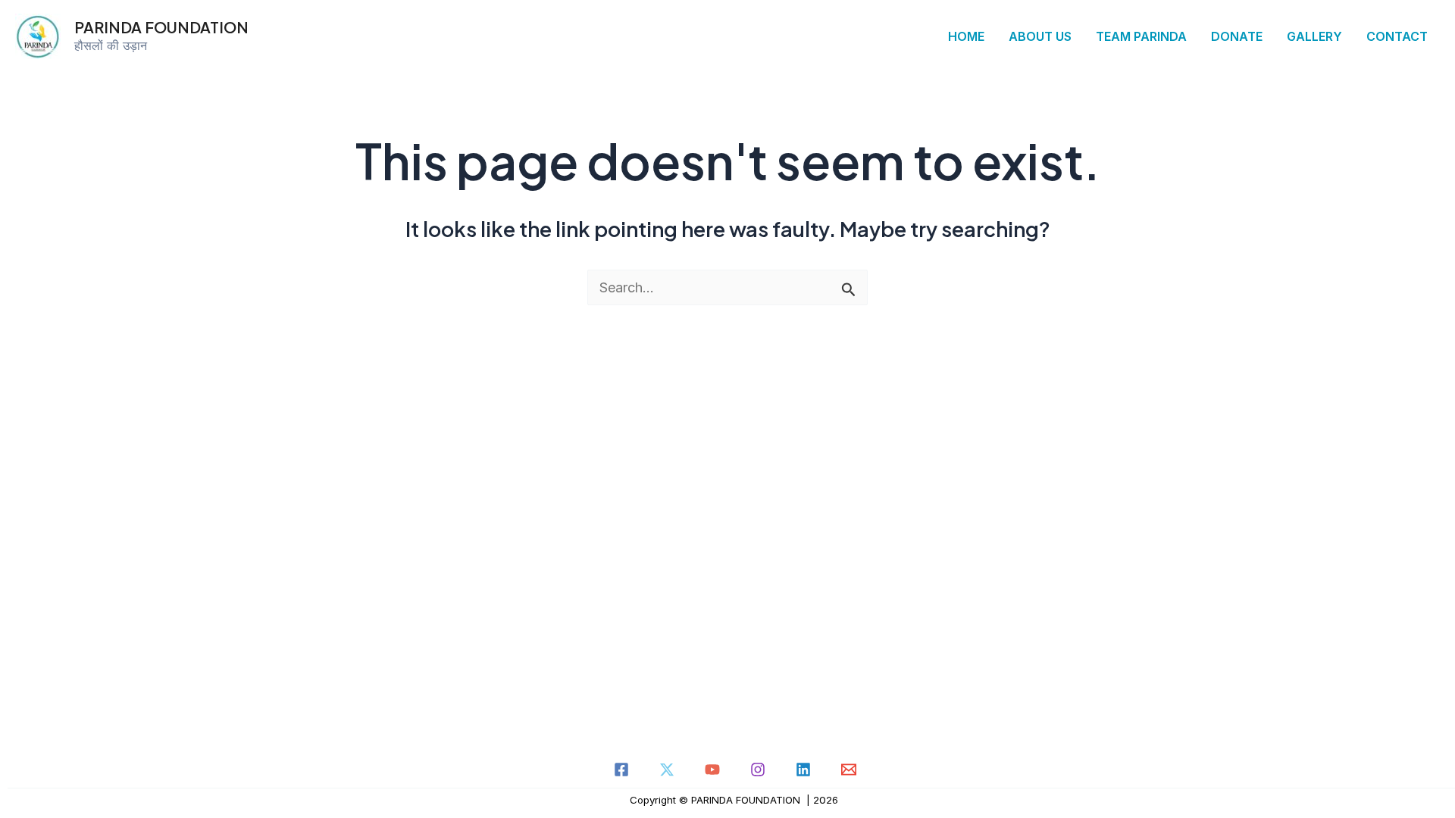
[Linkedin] (803, 769)
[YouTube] (712, 769)
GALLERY (1314, 36)
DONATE (1237, 36)
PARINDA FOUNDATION (161, 26)
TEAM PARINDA (1141, 36)
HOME (966, 36)
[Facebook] (621, 769)
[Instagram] (757, 769)
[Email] (848, 769)
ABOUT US (1040, 36)
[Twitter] (666, 769)
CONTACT (1397, 36)
